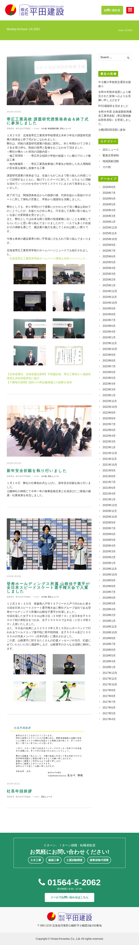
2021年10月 (110, 464)
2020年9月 (109, 522)
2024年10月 (110, 302)
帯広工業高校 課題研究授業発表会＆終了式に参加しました (48, 121)
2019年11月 (110, 568)
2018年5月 (109, 655)
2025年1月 (109, 285)
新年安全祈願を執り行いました (37, 471)
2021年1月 (109, 499)
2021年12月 (110, 453)
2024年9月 (109, 308)
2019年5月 (109, 603)
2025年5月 (109, 262)
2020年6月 (109, 534)
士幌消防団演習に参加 (111, 129)
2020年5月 (109, 539)
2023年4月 (109, 383)
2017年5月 (109, 713)
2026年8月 (109, 187)
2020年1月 (109, 563)
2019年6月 (109, 597)
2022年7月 (109, 424)
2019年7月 (109, 591)
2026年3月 (109, 216)
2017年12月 (110, 672)
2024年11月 (110, 296)
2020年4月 (109, 545)
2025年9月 (109, 244)
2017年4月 (109, 719)
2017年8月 (109, 696)
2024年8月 (109, 314)
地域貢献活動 (53, 128)
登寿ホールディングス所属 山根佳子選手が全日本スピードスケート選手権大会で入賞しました (48, 587)
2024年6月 (109, 325)
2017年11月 (110, 678)
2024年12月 (110, 291)
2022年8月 (109, 418)
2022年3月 (109, 441)
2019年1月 (109, 620)
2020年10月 (110, 516)
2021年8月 (109, 476)
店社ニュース (65, 128)
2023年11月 (110, 343)
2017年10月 (110, 684)
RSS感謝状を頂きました (113, 105)
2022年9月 (109, 412)
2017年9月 (109, 690)
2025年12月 (110, 227)
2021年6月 (109, 487)
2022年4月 (109, 435)
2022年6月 (109, 430)
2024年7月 (109, 320)
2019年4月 (109, 609)
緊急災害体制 (111, 155)
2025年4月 (109, 268)
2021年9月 (109, 470)
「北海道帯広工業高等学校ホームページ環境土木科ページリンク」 (47, 258)
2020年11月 (110, 511)
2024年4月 (109, 331)
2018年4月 (109, 661)
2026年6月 (109, 198)
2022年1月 (109, 447)
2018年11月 (110, 626)
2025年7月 (109, 250)
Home (120, 30)
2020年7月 (109, 528)
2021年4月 (109, 493)
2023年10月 (110, 349)
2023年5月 (109, 377)
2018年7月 (109, 644)
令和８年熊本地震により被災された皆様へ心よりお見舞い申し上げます (114, 96)
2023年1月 (109, 395)
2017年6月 (109, 707)
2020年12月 (110, 505)
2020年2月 (109, 557)
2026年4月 (109, 210)
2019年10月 (110, 574)
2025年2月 (109, 279)
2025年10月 (110, 239)
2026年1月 (109, 221)
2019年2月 (109, 615)
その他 (44, 128)
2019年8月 (109, 586)
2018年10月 (110, 632)
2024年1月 (109, 337)
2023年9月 (109, 354)
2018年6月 (109, 649)
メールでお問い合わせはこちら (69, 897)
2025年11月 (110, 233)
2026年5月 (109, 204)
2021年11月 (110, 458)
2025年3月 (109, 273)
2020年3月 (109, 551)
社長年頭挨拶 (19, 791)
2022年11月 (110, 401)
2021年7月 (109, 482)
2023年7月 (109, 366)
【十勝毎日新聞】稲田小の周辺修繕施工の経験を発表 (39, 382)
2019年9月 (109, 580)
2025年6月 (109, 256)
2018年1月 (109, 667)
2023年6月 (109, 372)
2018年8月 (109, 638)
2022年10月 (110, 406)
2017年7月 (109, 701)
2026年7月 (109, 192)
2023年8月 (109, 360)
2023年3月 (109, 389)
